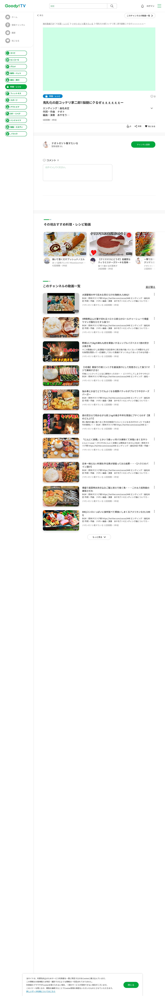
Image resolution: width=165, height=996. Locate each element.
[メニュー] (154, 294)
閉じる (131, 984)
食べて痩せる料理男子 (107, 265)
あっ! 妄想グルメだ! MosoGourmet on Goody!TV (69, 262)
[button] (163, 251)
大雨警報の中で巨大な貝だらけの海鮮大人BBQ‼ (105, 294)
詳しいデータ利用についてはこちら (40, 991)
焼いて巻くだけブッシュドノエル (68, 259)
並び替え (150, 286)
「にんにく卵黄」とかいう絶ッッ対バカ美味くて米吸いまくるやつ (114, 439)
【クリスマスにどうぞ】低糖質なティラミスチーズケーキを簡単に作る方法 (114, 262)
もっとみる (152, 108)
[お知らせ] (142, 6)
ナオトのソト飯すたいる (64, 143)
